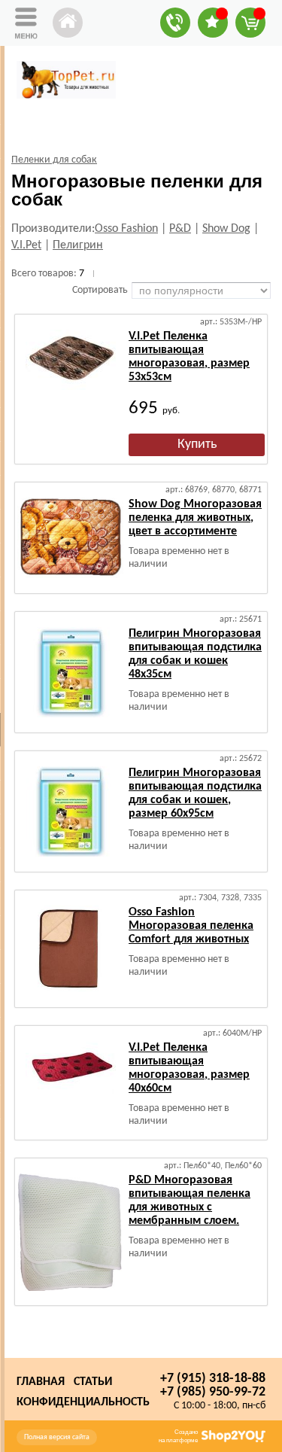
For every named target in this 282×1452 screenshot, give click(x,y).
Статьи (93, 1382)
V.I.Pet (26, 245)
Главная (41, 1382)
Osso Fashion (126, 229)
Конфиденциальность (83, 1402)
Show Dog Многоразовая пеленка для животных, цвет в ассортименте (195, 517)
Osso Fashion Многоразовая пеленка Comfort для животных (191, 925)
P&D (180, 229)
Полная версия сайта (56, 1437)
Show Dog (226, 229)
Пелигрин (78, 245)
